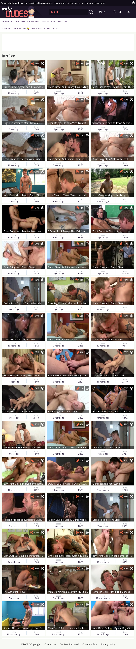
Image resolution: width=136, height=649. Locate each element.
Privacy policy (108, 644)
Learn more (99, 2)
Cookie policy (89, 644)
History (62, 21)
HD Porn (36, 28)
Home (5, 21)
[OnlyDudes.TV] (23, 12)
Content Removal (69, 644)
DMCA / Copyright (31, 644)
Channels (33, 21)
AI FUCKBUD (51, 28)
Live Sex (7, 28)
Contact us (50, 644)
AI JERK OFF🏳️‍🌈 (21, 28)
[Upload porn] (129, 11)
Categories (18, 21)
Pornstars (48, 21)
